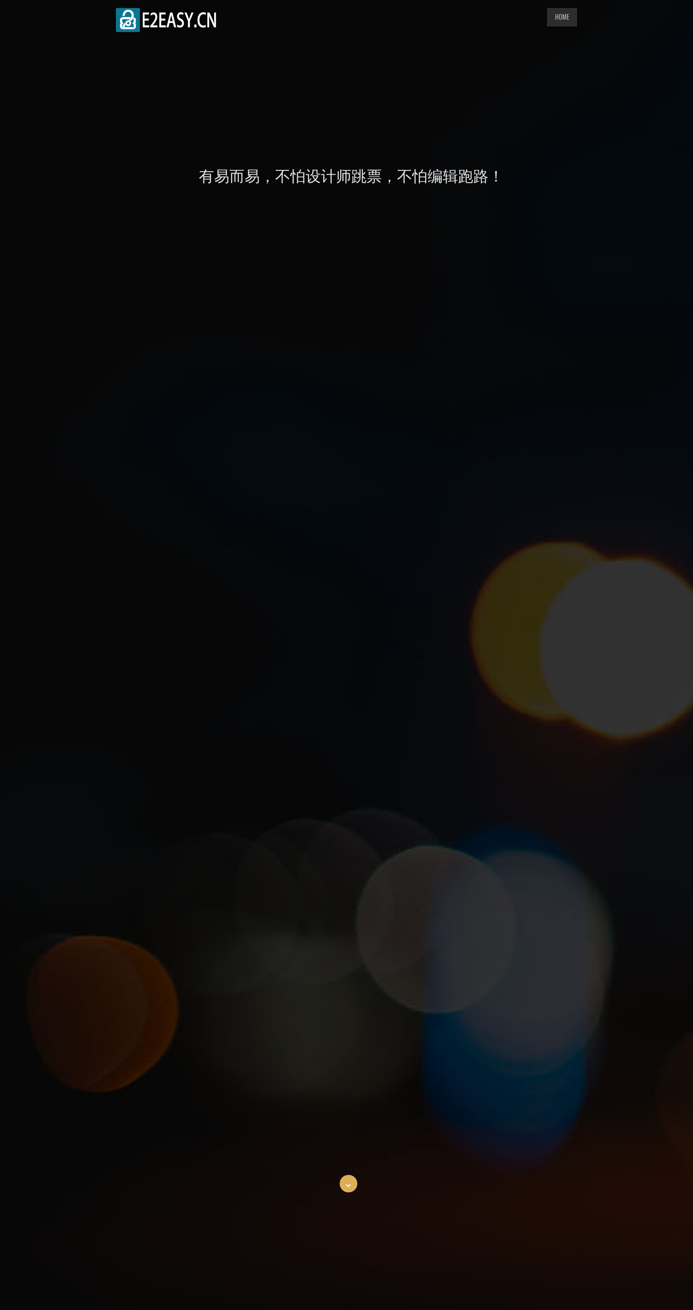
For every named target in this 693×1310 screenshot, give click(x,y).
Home (562, 17)
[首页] (166, 30)
